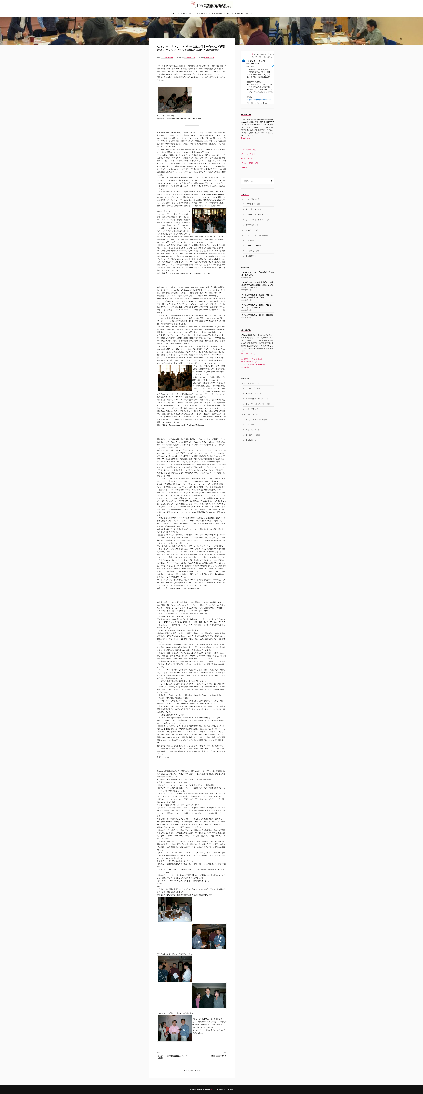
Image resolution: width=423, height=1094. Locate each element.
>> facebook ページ (249, 362)
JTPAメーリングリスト (243, 13)
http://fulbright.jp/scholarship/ (259, 99)
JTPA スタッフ (201, 13)
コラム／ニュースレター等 (254, 235)
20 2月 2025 (250, 66)
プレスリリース (252, 251)
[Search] (271, 181)
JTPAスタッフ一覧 (248, 149)
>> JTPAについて (248, 354)
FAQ (228, 13)
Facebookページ (247, 158)
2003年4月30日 (189, 57)
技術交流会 (250, 225)
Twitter (244, 167)
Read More (245, 138)
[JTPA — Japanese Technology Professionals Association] (211, 4)
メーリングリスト (248, 154)
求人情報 (249, 256)
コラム (248, 240)
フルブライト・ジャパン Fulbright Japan (257, 62)
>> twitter (245, 367)
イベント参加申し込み (250, 163)
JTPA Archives (167, 57)
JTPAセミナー (209, 57)
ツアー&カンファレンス (255, 214)
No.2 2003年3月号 (218, 1056)
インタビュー (249, 230)
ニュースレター (252, 245)
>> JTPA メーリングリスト (252, 359)
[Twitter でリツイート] (252, 54)
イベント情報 (217, 13)
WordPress (205, 1089)
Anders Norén (227, 1089)
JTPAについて (186, 13)
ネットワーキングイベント (256, 220)
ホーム (173, 13)
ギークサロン (251, 209)
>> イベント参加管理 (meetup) (253, 364)
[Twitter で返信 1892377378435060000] (248, 103)
